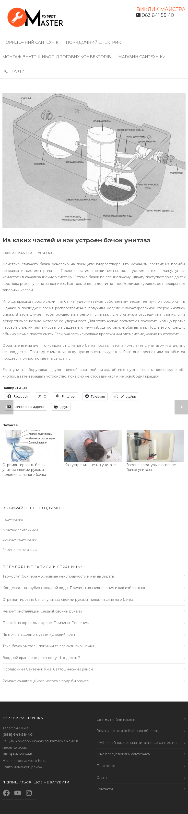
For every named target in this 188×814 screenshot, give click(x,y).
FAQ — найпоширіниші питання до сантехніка (136, 742)
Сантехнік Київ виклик (115, 719)
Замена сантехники (19, 550)
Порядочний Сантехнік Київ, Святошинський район (47, 669)
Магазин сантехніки (142, 57)
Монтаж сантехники (20, 530)
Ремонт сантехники (19, 540)
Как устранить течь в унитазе (90, 465)
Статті (101, 777)
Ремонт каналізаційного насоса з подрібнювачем (45, 681)
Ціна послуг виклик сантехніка (123, 754)
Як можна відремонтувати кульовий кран (38, 634)
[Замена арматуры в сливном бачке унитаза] (155, 446)
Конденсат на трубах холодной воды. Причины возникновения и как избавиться (73, 588)
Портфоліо (105, 766)
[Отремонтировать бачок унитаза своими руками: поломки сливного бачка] (30, 446)
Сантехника (12, 520)
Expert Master (17, 253)
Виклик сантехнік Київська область (127, 731)
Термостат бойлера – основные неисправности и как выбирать (58, 576)
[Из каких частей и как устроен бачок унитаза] (94, 160)
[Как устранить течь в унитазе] (92, 446)
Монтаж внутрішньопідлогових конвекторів (56, 57)
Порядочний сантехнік (30, 42)
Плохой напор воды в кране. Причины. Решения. (45, 623)
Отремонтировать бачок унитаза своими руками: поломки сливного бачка (24, 470)
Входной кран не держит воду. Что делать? (41, 658)
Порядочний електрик (93, 42)
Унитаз (45, 253)
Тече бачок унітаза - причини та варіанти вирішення (48, 646)
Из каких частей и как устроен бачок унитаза (76, 240)
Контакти (13, 71)
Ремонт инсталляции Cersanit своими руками (42, 611)
